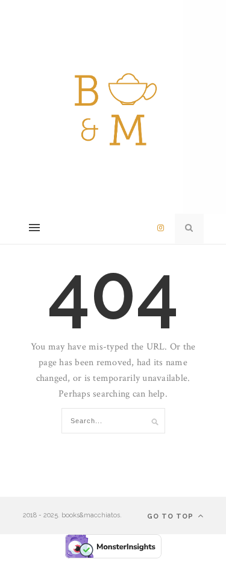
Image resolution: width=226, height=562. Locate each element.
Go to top (171, 516)
